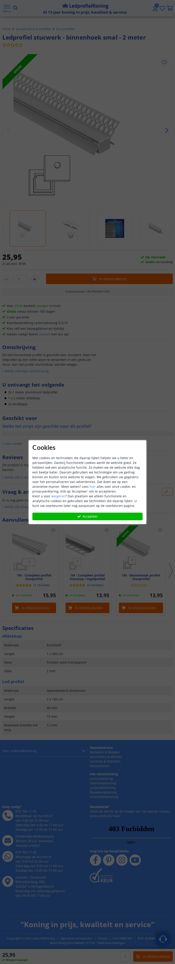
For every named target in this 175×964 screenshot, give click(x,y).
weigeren (58, 496)
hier (93, 486)
